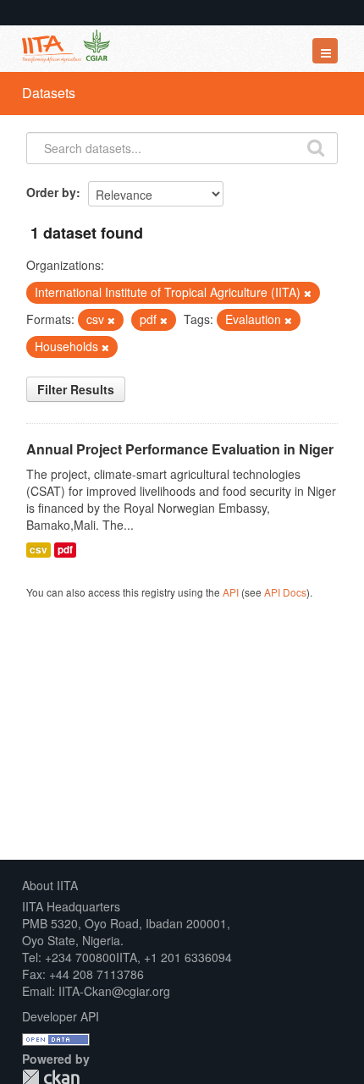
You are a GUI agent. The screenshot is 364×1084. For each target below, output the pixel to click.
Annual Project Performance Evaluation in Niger (180, 449)
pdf (65, 549)
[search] (315, 146)
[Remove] (308, 293)
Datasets (48, 92)
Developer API (60, 1016)
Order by (51, 192)
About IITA (50, 885)
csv (38, 549)
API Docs (285, 592)
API (231, 592)
